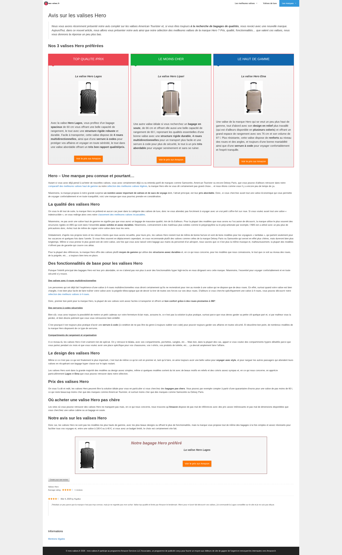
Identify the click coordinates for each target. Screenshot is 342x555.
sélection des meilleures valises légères (127, 186)
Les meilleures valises (245, 3)
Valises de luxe (270, 3)
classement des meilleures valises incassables (121, 214)
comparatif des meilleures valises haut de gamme (73, 186)
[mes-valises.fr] (52, 3)
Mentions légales (56, 539)
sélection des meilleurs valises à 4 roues (68, 294)
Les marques (288, 3)
